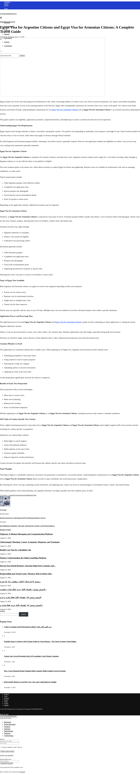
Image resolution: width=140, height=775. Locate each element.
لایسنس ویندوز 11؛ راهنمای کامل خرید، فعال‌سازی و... (21, 605)
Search (2, 611)
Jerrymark (11, 37)
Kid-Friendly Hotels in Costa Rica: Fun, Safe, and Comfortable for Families (30, 682)
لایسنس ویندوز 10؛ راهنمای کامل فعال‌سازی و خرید (20, 597)
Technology (8, 736)
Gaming (6, 34)
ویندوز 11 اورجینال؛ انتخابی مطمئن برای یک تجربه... (20, 582)
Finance (7, 727)
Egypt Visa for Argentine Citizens (64, 110)
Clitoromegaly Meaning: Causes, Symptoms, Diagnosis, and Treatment (30, 542)
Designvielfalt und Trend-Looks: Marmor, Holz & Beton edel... (26, 574)
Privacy (6, 5)
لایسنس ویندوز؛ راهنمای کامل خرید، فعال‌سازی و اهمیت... (23, 589)
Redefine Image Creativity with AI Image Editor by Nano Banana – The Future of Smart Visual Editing (40, 641)
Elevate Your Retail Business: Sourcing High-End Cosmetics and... (28, 566)
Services (7, 733)
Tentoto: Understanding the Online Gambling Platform (23, 558)
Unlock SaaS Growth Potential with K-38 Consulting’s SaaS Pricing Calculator (31, 656)
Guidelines (7, 2)
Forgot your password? (6, 755)
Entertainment (10, 724)
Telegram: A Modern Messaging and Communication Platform (26, 534)
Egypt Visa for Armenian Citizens (68, 322)
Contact (6, 4)
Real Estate (8, 731)
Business (7, 722)
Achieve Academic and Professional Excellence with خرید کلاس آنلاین (28, 627)
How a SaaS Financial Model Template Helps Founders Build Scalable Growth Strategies (35, 671)
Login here (22, 772)
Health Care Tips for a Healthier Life (15, 550)
